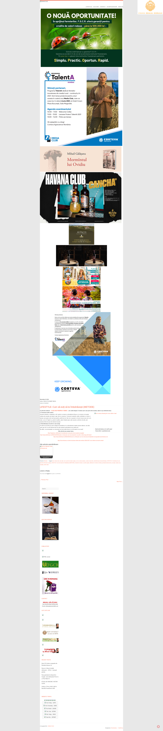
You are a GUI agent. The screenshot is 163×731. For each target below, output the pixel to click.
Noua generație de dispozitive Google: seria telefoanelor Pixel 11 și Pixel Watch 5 (50, 676)
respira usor (118, 462)
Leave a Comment (44, 403)
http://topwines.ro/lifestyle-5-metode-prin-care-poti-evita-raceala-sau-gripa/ (66, 433)
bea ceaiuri (54, 460)
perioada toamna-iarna (106, 462)
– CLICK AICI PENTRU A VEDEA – (59, 410)
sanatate (41, 464)
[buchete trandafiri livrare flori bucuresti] (51, 594)
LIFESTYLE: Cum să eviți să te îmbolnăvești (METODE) (63, 462)
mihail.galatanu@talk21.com (52, 606)
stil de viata (46, 464)
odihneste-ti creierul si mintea (96, 462)
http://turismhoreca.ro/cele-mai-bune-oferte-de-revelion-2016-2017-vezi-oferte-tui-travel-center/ (81, 440)
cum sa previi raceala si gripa (70, 460)
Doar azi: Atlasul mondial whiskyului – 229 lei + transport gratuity (49, 670)
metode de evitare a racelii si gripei (82, 462)
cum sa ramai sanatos (80, 460)
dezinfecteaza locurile (98, 460)
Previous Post (44, 479)
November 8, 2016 (44, 399)
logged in (48, 473)
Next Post (120, 481)
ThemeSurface (114, 727)
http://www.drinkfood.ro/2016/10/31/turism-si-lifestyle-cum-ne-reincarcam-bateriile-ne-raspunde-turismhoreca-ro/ (80, 436)
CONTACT (103, 6)
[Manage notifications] (158, 726)
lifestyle (45, 460)
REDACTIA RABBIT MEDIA (49, 401)
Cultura (96, 6)
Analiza (120, 6)
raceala (113, 462)
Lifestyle (89, 6)
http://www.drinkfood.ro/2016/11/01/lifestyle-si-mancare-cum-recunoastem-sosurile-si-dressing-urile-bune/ (66, 435)
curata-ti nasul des (89, 460)
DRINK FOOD (51, 726)
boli (58, 460)
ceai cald (61, 460)
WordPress (120, 727)
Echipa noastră (112, 6)
